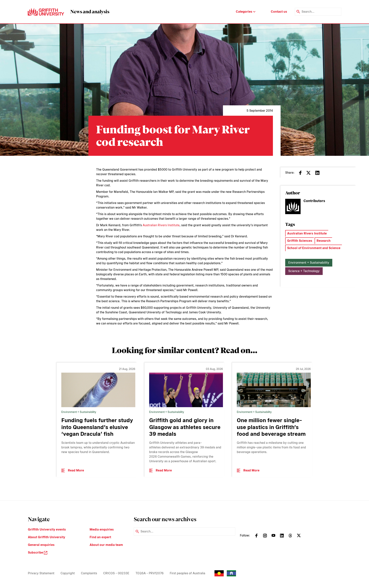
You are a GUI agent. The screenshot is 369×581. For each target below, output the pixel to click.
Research (324, 241)
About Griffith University (46, 537)
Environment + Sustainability (308, 262)
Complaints (89, 573)
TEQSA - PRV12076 (149, 573)
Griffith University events (47, 529)
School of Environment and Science (313, 248)
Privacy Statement (41, 573)
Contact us (279, 11)
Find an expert (100, 537)
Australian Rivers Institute (161, 225)
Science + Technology (304, 271)
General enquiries (41, 545)
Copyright (68, 573)
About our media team (106, 545)
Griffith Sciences (299, 241)
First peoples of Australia (187, 573)
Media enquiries (102, 529)
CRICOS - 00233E (116, 573)
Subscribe (36, 552)
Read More (76, 470)
